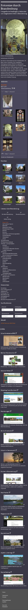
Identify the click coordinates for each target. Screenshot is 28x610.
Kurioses (5, 245)
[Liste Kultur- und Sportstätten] (1, 243)
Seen (4, 265)
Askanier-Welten (6, 371)
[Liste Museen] (1, 252)
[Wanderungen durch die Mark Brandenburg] (14, 423)
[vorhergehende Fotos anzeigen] (2, 153)
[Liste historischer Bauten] (1, 242)
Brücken (5, 230)
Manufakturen (4, 294)
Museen (5, 252)
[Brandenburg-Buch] (20, 212)
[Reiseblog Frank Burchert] (14, 402)
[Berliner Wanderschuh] (14, 365)
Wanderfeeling (5, 572)
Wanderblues (5, 533)
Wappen (5, 279)
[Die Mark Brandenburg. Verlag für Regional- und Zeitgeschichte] (7, 212)
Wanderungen (5, 411)
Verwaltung (3, 288)
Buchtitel (3, 298)
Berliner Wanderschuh (7, 353)
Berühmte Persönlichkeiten (7, 299)
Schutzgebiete (4, 296)
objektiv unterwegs (7, 553)
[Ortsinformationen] (5, 86)
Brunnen (5, 232)
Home (3, 592)
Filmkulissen (6, 237)
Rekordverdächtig (7, 263)
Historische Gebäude (8, 242)
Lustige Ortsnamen (7, 250)
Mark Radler (4, 493)
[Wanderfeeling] (14, 584)
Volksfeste (3, 291)
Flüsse (4, 238)
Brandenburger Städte (8, 229)
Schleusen (5, 266)
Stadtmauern (6, 271)
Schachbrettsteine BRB (8, 333)
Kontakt (4, 597)
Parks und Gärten (7, 256)
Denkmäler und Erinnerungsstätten (11, 233)
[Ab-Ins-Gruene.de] (14, 443)
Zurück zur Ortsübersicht (7, 157)
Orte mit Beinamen (5, 289)
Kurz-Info (4, 605)
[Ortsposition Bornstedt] (2, 86)
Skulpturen (5, 268)
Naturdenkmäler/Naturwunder (10, 253)
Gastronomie (6, 240)
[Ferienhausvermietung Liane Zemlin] (14, 462)
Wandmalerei (6, 278)
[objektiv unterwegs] (14, 564)
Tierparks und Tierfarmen (9, 275)
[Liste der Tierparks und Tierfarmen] (1, 275)
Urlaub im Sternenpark (8, 450)
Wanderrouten (6, 276)
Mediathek (5, 606)
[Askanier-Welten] (14, 382)
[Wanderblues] (14, 545)
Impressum (5, 595)
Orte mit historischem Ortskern (10, 255)
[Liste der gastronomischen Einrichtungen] (1, 240)
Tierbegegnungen (7, 273)
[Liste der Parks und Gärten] (1, 256)
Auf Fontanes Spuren (8, 224)
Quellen (4, 261)
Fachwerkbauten (7, 235)
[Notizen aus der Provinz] (14, 504)
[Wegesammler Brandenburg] (14, 525)
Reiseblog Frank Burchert (8, 390)
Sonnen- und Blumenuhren (9, 270)
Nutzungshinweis (6, 600)
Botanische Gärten (7, 227)
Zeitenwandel (6, 281)
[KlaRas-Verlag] (7, 217)
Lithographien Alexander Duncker (11, 248)
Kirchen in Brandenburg (8, 471)
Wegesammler (5, 514)
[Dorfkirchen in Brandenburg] (14, 483)
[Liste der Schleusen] (1, 266)
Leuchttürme (6, 247)
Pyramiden (5, 260)
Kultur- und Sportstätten (8, 243)
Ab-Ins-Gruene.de (6, 431)
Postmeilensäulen (7, 258)
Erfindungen (4, 293)
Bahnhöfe (5, 225)
